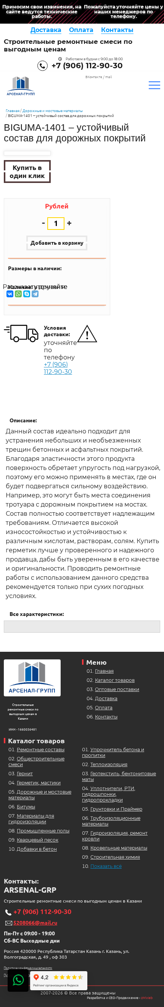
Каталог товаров (115, 680)
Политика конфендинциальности (28, 968)
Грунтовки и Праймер (116, 809)
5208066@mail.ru (35, 923)
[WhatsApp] (18, 293)
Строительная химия (115, 857)
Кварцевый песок (37, 840)
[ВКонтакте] (9, 293)
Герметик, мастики (39, 783)
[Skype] (26, 293)
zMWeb (147, 998)
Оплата (81, 30)
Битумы (26, 807)
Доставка (46, 30)
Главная (12, 111)
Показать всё (106, 866)
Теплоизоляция (108, 764)
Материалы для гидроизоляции (31, 818)
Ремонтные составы (40, 749)
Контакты (117, 30)
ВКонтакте (93, 77)
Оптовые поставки (117, 689)
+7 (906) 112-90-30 (87, 65)
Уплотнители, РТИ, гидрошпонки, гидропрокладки (108, 794)
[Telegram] (35, 293)
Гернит (25, 773)
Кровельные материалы (118, 848)
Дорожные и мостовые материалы (53, 111)
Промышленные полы (43, 831)
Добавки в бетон (37, 849)
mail (108, 77)
